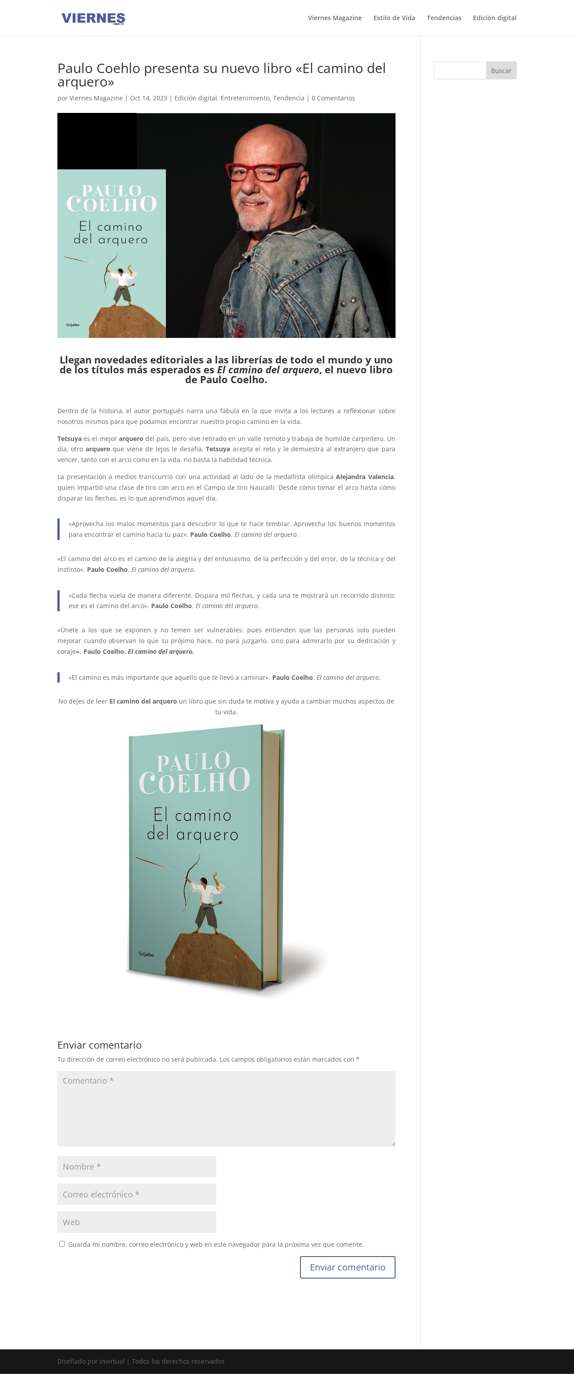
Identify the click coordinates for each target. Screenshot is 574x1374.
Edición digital (495, 18)
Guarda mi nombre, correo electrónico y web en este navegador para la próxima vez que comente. (216, 1244)
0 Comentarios (333, 98)
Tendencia (288, 98)
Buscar (501, 70)
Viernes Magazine (335, 18)
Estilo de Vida (394, 18)
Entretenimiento (245, 98)
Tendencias (444, 18)
